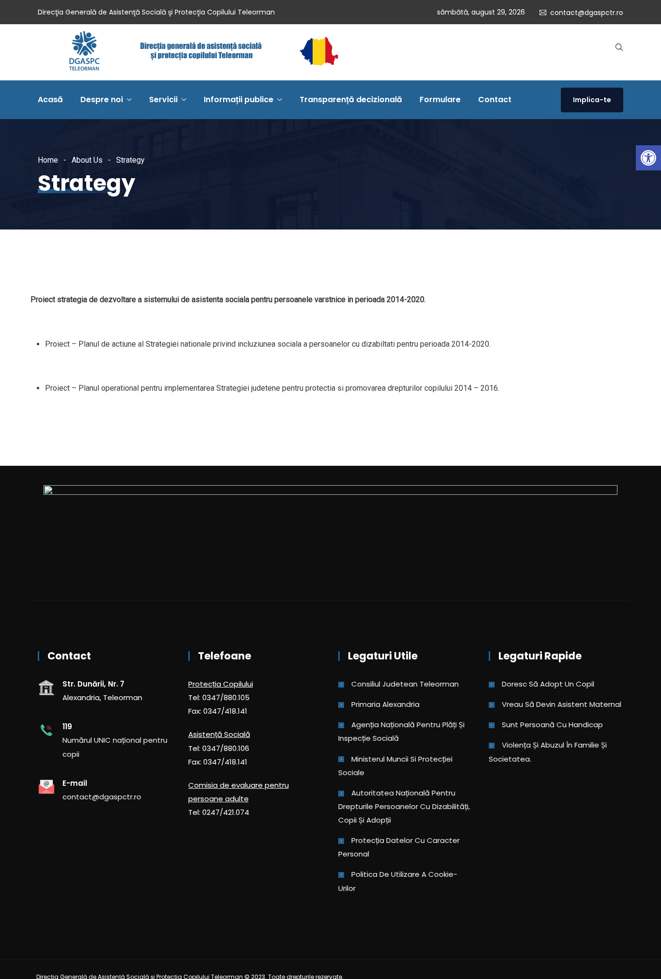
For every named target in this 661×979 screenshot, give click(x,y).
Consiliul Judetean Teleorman (405, 684)
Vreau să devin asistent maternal (561, 704)
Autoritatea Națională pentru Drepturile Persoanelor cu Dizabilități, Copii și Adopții (404, 806)
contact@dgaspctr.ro (586, 12)
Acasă (50, 99)
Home (48, 160)
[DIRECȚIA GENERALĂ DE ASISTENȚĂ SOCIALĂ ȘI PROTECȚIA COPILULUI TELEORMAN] (203, 52)
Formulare (440, 99)
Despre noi (101, 99)
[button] (648, 157)
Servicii (163, 99)
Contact (494, 99)
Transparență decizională (351, 99)
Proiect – (61, 388)
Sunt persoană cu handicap (552, 724)
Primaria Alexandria (385, 704)
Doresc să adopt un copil (548, 684)
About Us (87, 160)
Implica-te (592, 100)
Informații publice (238, 99)
